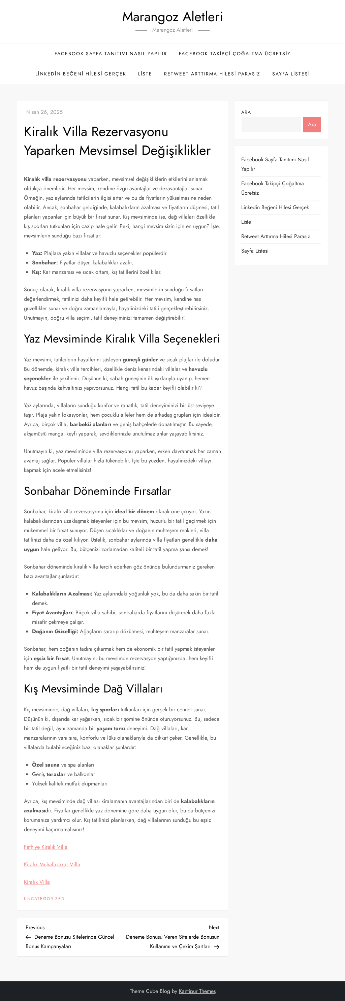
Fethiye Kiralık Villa (45, 847)
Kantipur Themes (197, 991)
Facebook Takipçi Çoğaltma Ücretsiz (235, 53)
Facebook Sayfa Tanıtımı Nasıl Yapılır (111, 53)
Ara (246, 112)
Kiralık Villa (37, 882)
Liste (145, 73)
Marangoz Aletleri (172, 16)
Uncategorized (44, 899)
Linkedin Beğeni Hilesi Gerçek (80, 73)
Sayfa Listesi (291, 73)
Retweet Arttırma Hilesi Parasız (212, 73)
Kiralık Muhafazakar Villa (52, 864)
